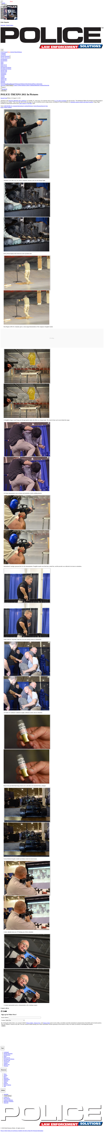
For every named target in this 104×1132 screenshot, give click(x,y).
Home (2, 107)
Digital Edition (9, 25)
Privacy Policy (4, 1130)
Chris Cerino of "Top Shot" (25, 103)
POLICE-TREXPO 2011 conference (17, 100)
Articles (14, 1)
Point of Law (4, 64)
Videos (18, 1)
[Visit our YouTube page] (6, 1011)
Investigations (4, 59)
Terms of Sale (17, 1130)
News (11, 1)
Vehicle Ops (3, 78)
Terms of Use (11, 1130)
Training (3, 75)
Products (31, 84)
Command (3, 53)
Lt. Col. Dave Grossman (60, 100)
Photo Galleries (36, 84)
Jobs (41, 84)
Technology (3, 73)
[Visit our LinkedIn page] (4, 1011)
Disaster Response (5, 56)
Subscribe (3, 25)
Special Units (4, 70)
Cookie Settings (9, 85)
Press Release (22, 85)
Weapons (3, 81)
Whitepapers (18, 84)
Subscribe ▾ (3, 4)
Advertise (3, 85)
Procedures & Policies (6, 67)
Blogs (8, 84)
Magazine (12, 84)
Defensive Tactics (32, 106)
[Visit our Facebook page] (1, 1011)
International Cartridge (23, 106)
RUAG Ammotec (13, 106)
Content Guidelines (30, 85)
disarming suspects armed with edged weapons (82, 102)
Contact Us (16, 85)
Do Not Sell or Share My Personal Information (32, 1130)
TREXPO (6, 106)
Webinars (22, 1)
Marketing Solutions (39, 85)
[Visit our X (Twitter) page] (3, 1011)
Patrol (2, 62)
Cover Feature (6, 1)
